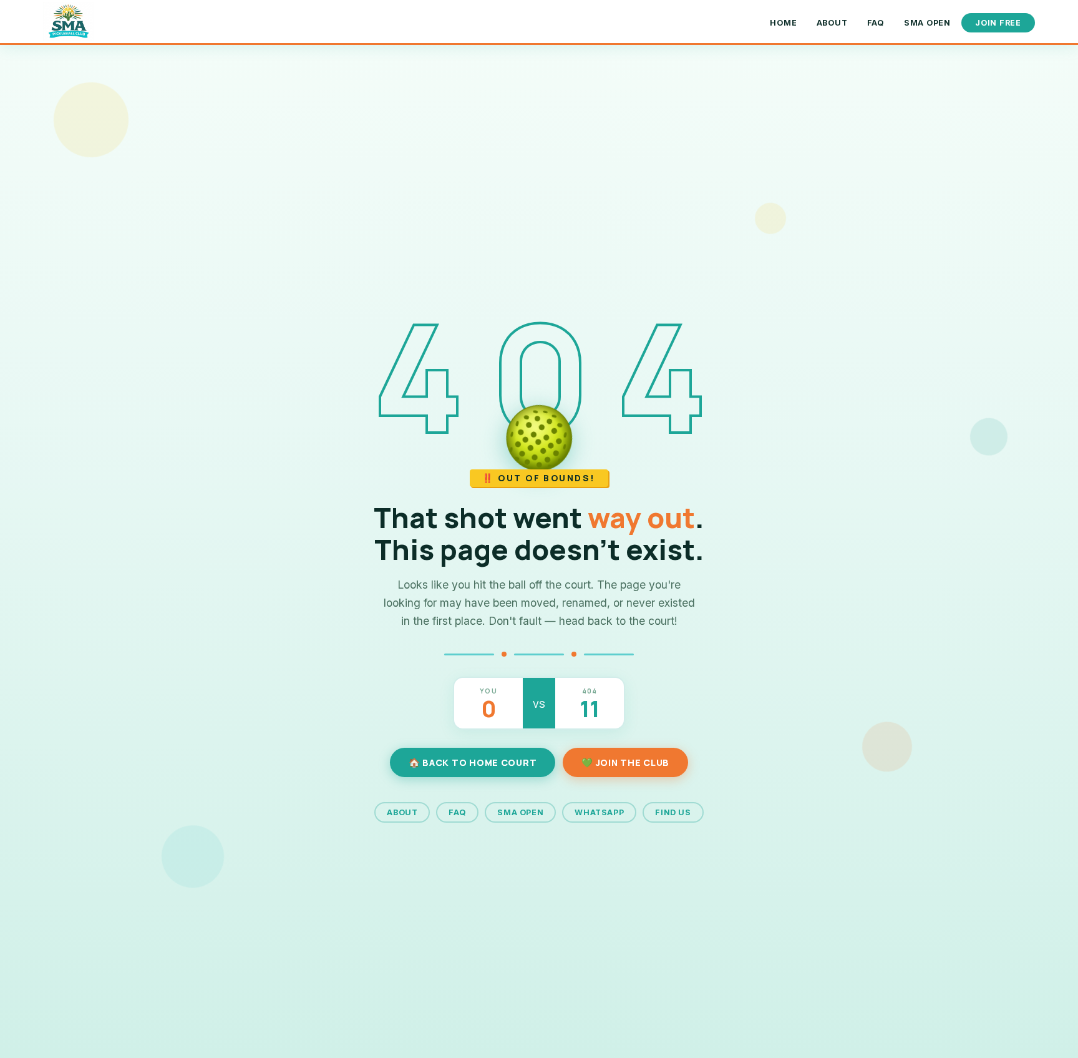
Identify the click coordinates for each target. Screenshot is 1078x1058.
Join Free (998, 22)
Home (783, 22)
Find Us (673, 812)
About (832, 22)
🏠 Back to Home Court (473, 762)
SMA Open (927, 22)
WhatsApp (599, 812)
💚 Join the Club (625, 762)
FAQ (876, 22)
